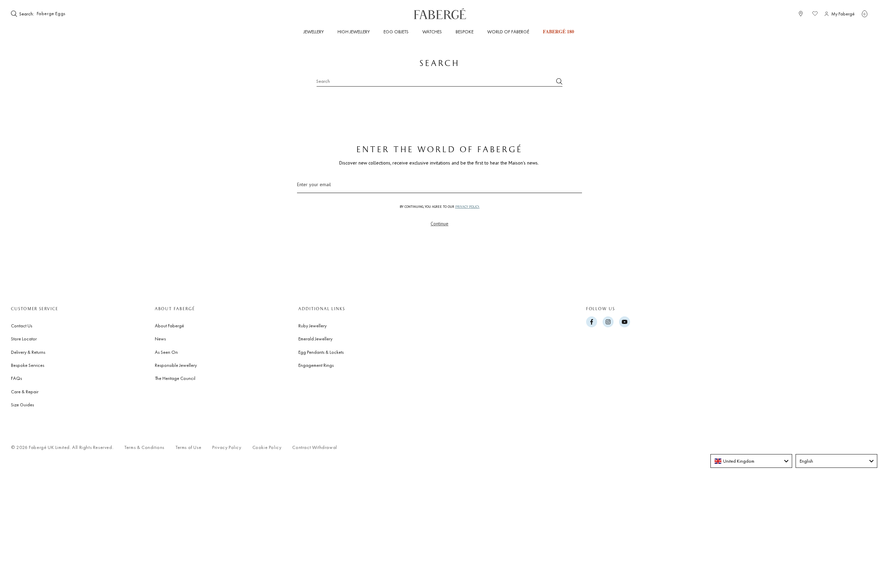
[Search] (559, 81)
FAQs (16, 378)
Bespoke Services (27, 365)
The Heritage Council (175, 378)
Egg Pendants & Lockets (321, 352)
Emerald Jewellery (315, 339)
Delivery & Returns (28, 352)
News (160, 339)
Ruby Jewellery (312, 326)
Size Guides (22, 405)
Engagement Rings (316, 365)
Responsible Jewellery (176, 365)
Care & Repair (24, 391)
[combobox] (56, 13)
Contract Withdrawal (314, 447)
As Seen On (166, 352)
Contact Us (21, 326)
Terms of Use (188, 447)
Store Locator (24, 339)
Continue (439, 224)
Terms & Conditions (144, 447)
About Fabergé (169, 326)
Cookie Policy (267, 447)
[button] (864, 14)
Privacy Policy (226, 447)
